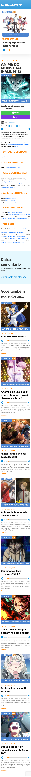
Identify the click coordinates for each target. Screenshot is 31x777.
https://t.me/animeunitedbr (8, 157)
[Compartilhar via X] (20, 126)
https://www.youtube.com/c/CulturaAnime (19, 214)
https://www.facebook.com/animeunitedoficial (13, 236)
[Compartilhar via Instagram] (14, 126)
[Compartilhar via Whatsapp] (9, 126)
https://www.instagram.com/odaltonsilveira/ (12, 232)
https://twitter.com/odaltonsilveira (18, 229)
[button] (4, 50)
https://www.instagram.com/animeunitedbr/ (12, 242)
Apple (17, 116)
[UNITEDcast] (11, 4)
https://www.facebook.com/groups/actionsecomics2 (15, 218)
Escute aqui (4, 353)
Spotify (17, 112)
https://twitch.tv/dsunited (15, 212)
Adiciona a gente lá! (10, 200)
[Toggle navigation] (27, 5)
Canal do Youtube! (19, 184)
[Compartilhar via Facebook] (17, 126)
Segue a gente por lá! (10, 198)
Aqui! (16, 146)
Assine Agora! (14, 202)
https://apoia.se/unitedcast (8, 182)
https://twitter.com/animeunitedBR (19, 238)
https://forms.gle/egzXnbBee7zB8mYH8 (18, 144)
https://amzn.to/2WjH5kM (8, 187)
